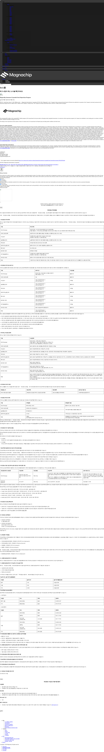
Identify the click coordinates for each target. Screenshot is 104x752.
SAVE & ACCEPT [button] (3, 187)
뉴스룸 (6, 63)
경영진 (6, 54)
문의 (3, 66)
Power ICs (7, 726)
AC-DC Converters (13, 50)
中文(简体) (7, 81)
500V (11, 18)
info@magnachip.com (9, 737)
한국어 (3, 79)
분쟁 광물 (9, 59)
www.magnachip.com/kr (5, 140)
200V (11, 15)
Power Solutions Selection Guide (11, 727)
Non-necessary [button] (3, 183)
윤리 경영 (9, 61)
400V (11, 28)
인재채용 (7, 65)
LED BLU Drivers (13, 44)
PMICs (11, 46)
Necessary (3, 179)
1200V (11, 34)
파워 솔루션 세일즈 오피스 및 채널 (12, 738)
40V (10, 8)
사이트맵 (4, 750)
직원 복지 (9, 62)
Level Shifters (12, 48)
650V (11, 20)
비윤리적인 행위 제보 (9, 739)
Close (1, 679)
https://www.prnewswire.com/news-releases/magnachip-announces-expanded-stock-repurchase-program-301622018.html (42, 160)
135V (11, 13)
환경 (8, 58)
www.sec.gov (13, 140)
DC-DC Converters (13, 51)
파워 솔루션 (7, 723)
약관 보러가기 (55, 704)
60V (10, 9)
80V (10, 11)
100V (11, 12)
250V (11, 17)
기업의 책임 (7, 732)
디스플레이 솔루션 (9, 721)
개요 (8, 4)
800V (11, 22)
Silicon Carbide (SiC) (11, 39)
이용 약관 (4, 746)
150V (11, 14)
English (6, 80)
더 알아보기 (2, 167)
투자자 (3, 68)
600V (11, 19)
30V (10, 7)
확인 (1, 207)
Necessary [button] (2, 178)
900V (11, 23)
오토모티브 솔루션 (9, 40)
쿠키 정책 (4, 749)
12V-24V (11, 6)
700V (11, 21)
